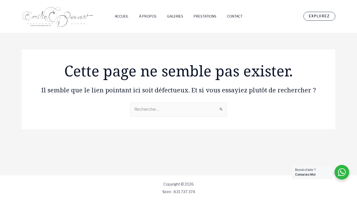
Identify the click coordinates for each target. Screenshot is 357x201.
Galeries (175, 16)
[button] (319, 16)
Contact (235, 16)
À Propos (148, 16)
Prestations (205, 16)
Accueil (122, 16)
